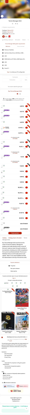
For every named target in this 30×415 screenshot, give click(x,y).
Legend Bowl (20, 308)
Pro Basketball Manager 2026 (10, 291)
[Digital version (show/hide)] (10, 94)
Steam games (13, 271)
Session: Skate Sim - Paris (23, 331)
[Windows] (17, 94)
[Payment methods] (5, 94)
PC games (12, 265)
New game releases (15, 268)
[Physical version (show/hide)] (13, 94)
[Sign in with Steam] (6, 283)
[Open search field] (27, 1)
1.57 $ (24, 148)
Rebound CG (10, 30)
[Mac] (20, 94)
